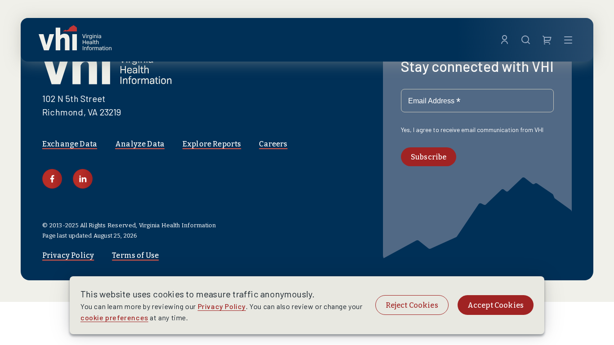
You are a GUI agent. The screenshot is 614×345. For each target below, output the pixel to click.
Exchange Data (69, 144)
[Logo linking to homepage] (75, 39)
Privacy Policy (68, 255)
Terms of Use (135, 255)
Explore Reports (211, 144)
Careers (273, 144)
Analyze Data (140, 144)
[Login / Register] (504, 40)
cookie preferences (114, 317)
